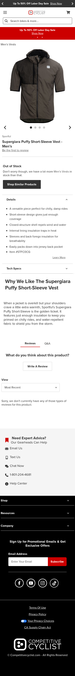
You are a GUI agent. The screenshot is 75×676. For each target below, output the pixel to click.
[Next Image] (70, 127)
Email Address (17, 554)
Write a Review (37, 366)
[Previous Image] (5, 127)
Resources (8, 513)
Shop (4, 500)
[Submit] (6, 20)
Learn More (59, 257)
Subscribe (57, 561)
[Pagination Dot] (33, 37)
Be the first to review (15, 150)
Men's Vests (8, 44)
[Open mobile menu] (5, 12)
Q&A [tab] (47, 343)
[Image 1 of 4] (31, 127)
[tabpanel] (37, 383)
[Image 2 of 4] (35, 127)
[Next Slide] (72, 4)
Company (7, 526)
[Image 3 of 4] (40, 127)
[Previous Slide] (2, 4)
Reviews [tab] (30, 343)
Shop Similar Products (21, 184)
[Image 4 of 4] (44, 127)
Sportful (6, 136)
